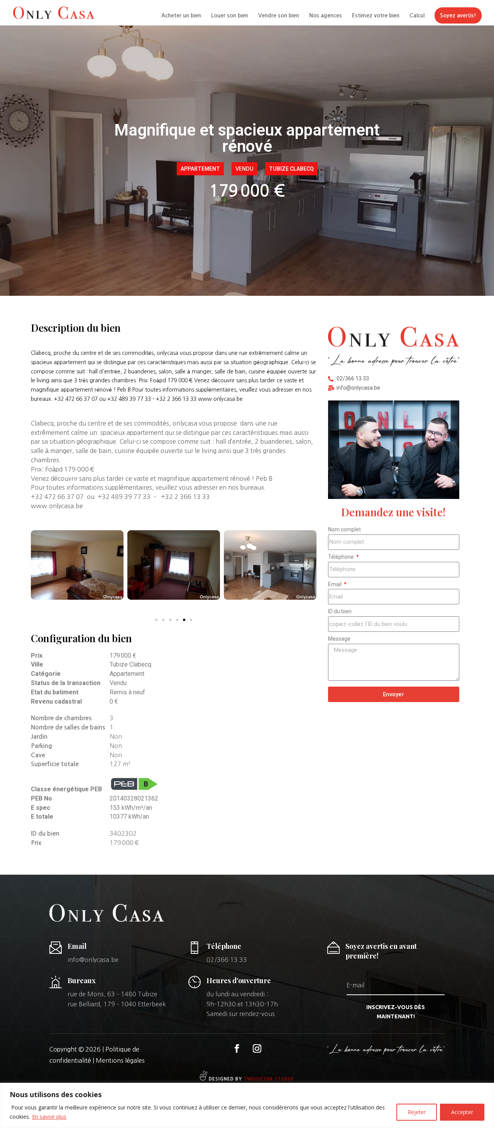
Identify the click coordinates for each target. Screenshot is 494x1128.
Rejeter (417, 1112)
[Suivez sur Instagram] (257, 1048)
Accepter (462, 1112)
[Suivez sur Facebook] (236, 1048)
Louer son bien (229, 15)
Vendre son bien (278, 15)
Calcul (417, 15)
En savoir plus (49, 1116)
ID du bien (340, 611)
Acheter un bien (181, 15)
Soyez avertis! (458, 15)
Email (335, 584)
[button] (39, 566)
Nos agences (325, 15)
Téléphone (341, 557)
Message (339, 639)
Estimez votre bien (375, 15)
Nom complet (344, 529)
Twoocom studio (269, 1079)
